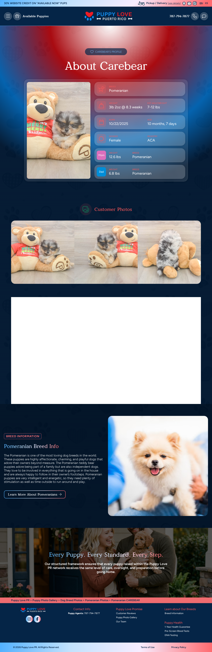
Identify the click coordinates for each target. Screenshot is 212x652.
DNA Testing (171, 635)
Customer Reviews (126, 613)
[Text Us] (204, 16)
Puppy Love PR (20, 600)
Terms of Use (148, 647)
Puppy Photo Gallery (44, 600)
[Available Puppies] (17, 16)
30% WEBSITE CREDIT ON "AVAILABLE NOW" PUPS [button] (35, 3)
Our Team (121, 621)
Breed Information (174, 613)
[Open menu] (8, 16)
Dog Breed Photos (71, 600)
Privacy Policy (178, 647)
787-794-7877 (179, 16)
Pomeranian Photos (96, 600)
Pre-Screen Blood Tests (177, 631)
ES (206, 3)
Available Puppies (36, 16)
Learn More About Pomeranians (32, 494)
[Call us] (195, 16)
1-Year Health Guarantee (177, 626)
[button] (184, 3)
